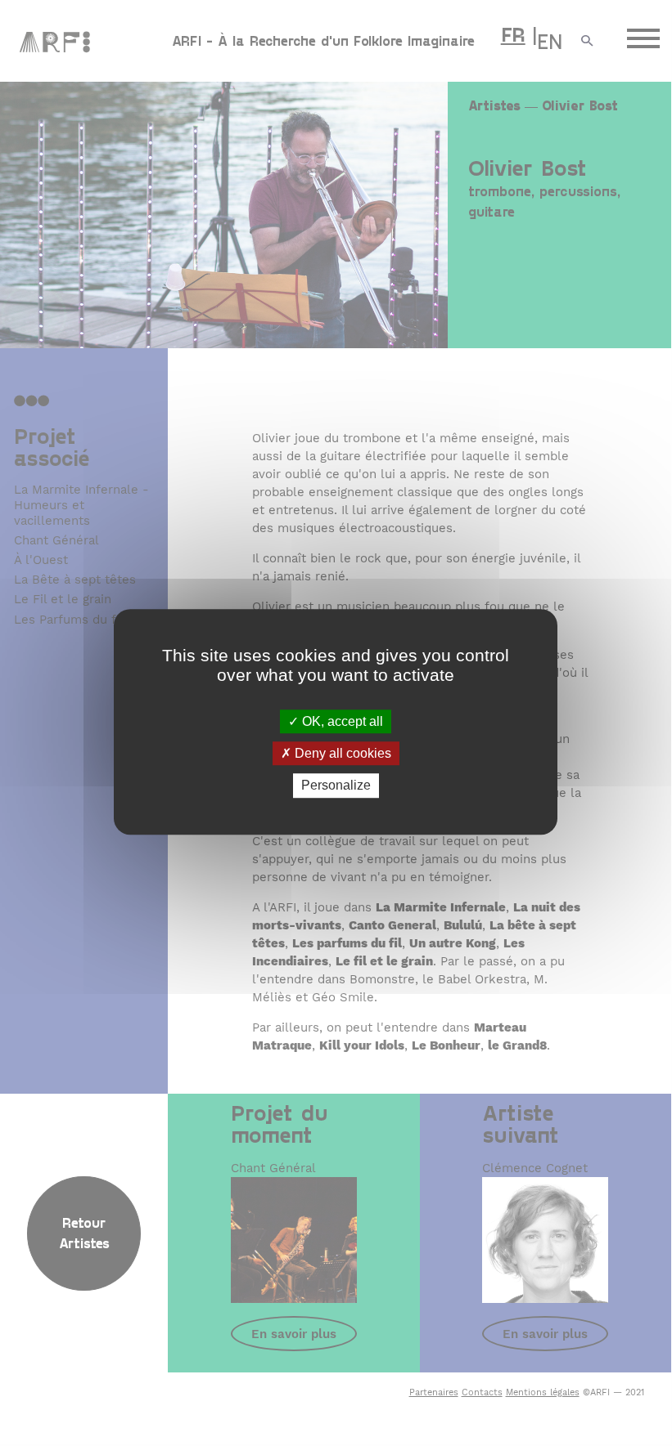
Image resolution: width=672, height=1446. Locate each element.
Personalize (336, 786)
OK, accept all (341, 721)
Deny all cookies (341, 753)
